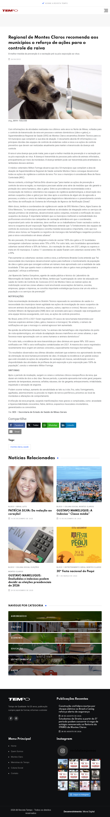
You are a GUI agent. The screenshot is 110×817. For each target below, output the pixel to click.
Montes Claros (16, 447)
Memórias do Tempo (20, 762)
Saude (26, 447)
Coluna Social (17, 768)
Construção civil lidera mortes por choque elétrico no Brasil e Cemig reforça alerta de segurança (77, 709)
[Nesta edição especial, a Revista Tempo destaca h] (63, 764)
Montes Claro (17, 757)
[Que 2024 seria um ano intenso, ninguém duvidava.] (74, 785)
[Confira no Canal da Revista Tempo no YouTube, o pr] (84, 775)
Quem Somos (17, 751)
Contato (14, 773)
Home (13, 746)
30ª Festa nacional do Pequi (75, 571)
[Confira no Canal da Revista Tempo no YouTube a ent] (74, 764)
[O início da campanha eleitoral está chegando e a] (95, 764)
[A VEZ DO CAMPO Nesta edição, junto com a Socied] (95, 775)
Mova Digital (79, 811)
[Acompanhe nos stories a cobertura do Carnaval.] (95, 785)
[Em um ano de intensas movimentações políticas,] (63, 785)
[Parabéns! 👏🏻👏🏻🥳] (84, 785)
